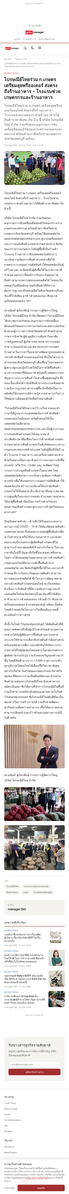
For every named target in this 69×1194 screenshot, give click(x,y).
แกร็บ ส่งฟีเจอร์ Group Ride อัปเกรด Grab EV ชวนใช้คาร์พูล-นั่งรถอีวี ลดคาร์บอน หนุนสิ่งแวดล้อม (24, 999)
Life (6, 1125)
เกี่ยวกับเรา (9, 1146)
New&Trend (21, 59)
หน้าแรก (8, 59)
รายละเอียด (9, 1187)
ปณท (25, 892)
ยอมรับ (41, 1188)
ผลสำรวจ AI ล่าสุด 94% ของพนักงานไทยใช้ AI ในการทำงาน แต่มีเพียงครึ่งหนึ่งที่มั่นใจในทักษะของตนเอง (24, 958)
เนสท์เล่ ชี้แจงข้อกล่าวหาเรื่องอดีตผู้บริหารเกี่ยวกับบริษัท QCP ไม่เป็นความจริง (22, 937)
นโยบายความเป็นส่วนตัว (37, 1177)
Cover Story (10, 1103)
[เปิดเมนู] (40, 48)
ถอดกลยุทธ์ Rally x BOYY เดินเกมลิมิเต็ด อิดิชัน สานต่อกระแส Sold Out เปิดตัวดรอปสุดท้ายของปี (25, 979)
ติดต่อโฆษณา (10, 1152)
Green (7, 1114)
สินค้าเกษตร (12, 892)
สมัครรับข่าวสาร (34, 1072)
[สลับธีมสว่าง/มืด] (32, 48)
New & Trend (10, 1108)
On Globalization (12, 1120)
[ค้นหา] (25, 48)
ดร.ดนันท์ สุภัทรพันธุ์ (43, 892)
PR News (8, 1131)
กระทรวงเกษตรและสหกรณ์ (36, 886)
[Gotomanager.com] (34, 32)
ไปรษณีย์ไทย (12, 886)
